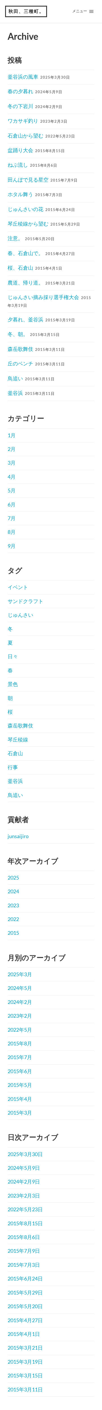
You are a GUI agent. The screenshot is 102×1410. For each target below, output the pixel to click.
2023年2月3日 (24, 1195)
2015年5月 (20, 1085)
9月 (12, 546)
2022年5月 (20, 1030)
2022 (13, 919)
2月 (12, 449)
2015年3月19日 (25, 1362)
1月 (12, 435)
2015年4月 (20, 1099)
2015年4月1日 (24, 1334)
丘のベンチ (36, 363)
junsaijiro (18, 836)
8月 (12, 532)
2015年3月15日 (25, 1375)
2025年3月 (20, 974)
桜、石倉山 (35, 268)
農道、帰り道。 (41, 282)
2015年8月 (20, 1043)
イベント (18, 587)
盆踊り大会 (36, 150)
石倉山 (15, 753)
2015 (13, 933)
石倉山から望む (41, 135)
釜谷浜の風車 (39, 76)
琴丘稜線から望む (44, 223)
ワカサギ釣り (37, 121)
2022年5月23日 (25, 1209)
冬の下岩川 (35, 106)
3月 (12, 463)
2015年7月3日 (24, 1265)
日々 (13, 656)
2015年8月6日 (24, 1237)
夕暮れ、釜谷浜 (41, 319)
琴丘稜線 (18, 739)
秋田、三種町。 (26, 11)
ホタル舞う (35, 194)
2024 (13, 891)
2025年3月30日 (25, 1154)
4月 (12, 477)
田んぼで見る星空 (43, 179)
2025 (13, 877)
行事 (13, 767)
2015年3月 (20, 1112)
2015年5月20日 (25, 1306)
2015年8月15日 (25, 1223)
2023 (13, 905)
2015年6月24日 (25, 1278)
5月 (12, 490)
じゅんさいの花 (41, 209)
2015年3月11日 (25, 1389)
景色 (13, 684)
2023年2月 (20, 1016)
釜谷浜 (31, 393)
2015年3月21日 (25, 1348)
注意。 (31, 238)
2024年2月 (20, 1002)
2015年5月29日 (25, 1292)
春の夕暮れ (35, 91)
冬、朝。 (34, 334)
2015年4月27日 (25, 1320)
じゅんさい (20, 615)
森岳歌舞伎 (36, 349)
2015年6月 (20, 1071)
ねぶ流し (32, 165)
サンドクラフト (25, 601)
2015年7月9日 (24, 1251)
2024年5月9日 (24, 1168)
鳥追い (31, 378)
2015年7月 (20, 1057)
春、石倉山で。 (41, 253)
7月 (12, 518)
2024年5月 (20, 988)
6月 (12, 504)
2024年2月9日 (24, 1181)
